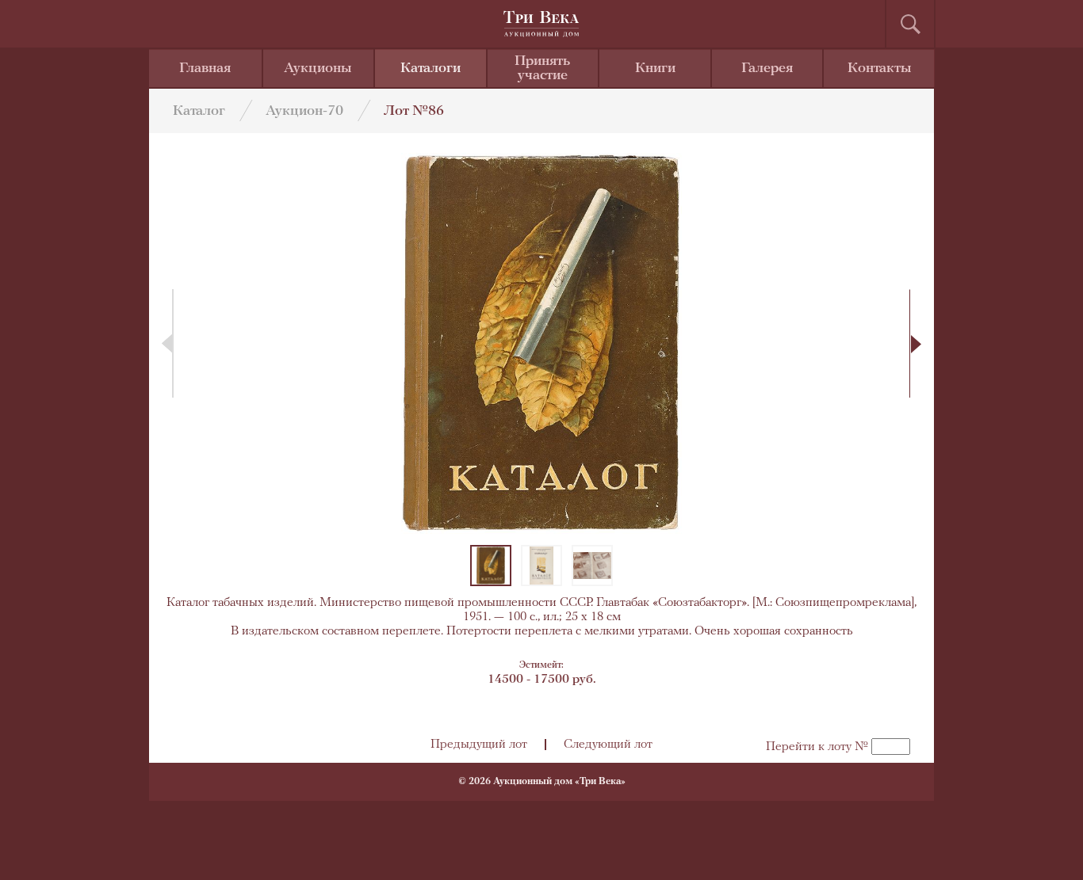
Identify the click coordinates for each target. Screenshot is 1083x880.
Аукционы (318, 69)
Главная (205, 69)
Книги (655, 69)
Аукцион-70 (304, 112)
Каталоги (430, 69)
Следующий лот (608, 744)
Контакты (880, 69)
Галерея (767, 69)
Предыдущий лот (479, 744)
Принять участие (542, 69)
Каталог (199, 112)
